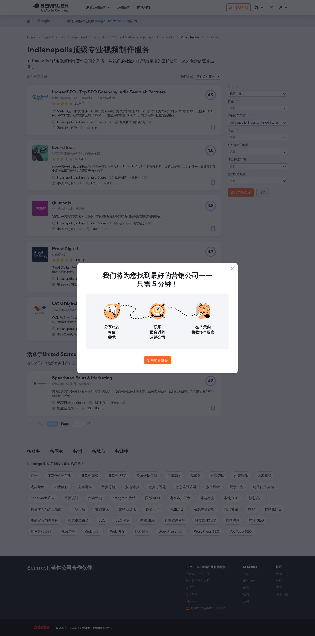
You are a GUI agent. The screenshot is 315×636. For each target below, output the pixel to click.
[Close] (233, 268)
